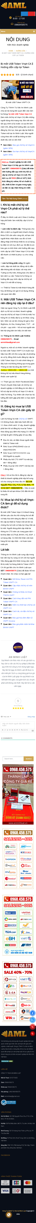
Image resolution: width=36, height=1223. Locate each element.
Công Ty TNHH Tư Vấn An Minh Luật (14, 1211)
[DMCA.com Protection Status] (7, 1062)
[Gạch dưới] (7, 730)
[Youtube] (31, 14)
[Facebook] (24, 14)
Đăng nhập (31, 717)
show (25, 199)
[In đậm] (2, 730)
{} (24, 730)
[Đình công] (10, 730)
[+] (27, 730)
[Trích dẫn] (17, 730)
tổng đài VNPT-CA (23, 367)
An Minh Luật (18, 657)
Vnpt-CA (28, 114)
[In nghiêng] (5, 730)
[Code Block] (19, 730)
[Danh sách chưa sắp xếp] (14, 730)
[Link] (22, 730)
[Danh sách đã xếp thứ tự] (12, 730)
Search (29, 759)
